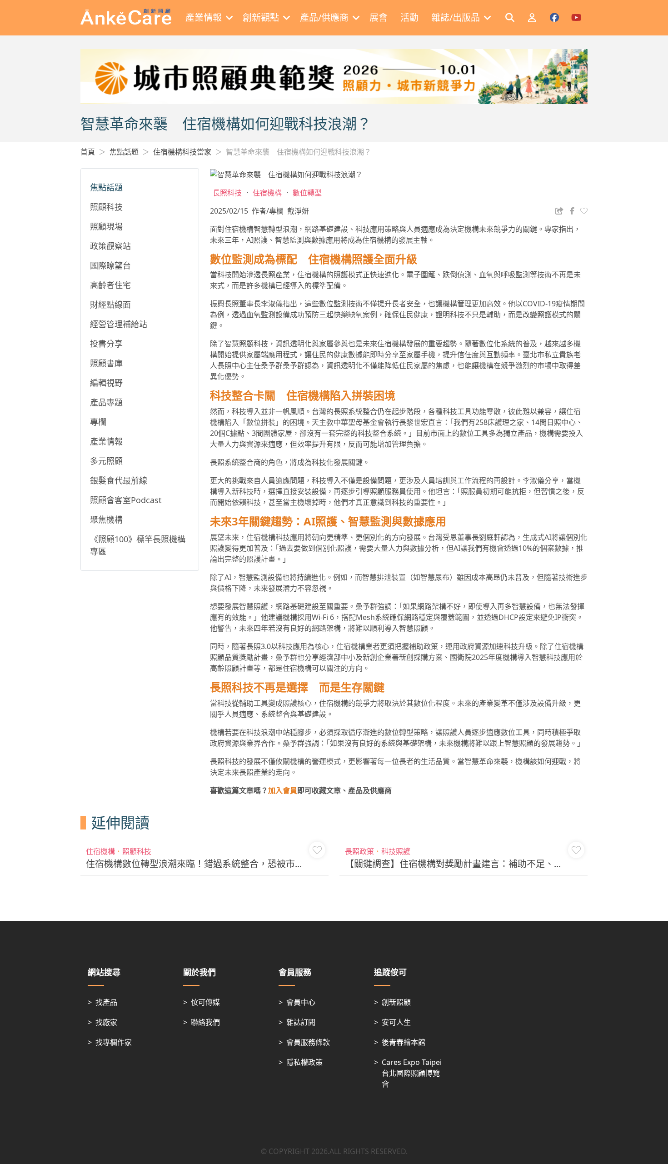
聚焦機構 (106, 519)
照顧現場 (106, 226)
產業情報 (106, 441)
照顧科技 (106, 206)
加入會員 (282, 790)
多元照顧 (106, 460)
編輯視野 (106, 382)
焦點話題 (124, 152)
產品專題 (106, 402)
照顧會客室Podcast (126, 500)
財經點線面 (110, 304)
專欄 (98, 421)
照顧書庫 (106, 363)
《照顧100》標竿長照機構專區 (137, 545)
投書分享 (106, 343)
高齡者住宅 (110, 285)
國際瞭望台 (110, 265)
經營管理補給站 (118, 324)
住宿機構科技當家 (182, 152)
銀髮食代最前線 (118, 480)
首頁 (87, 152)
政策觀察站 (110, 245)
